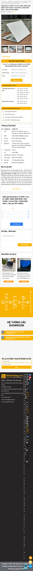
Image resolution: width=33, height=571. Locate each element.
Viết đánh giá (16, 224)
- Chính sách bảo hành (24, 425)
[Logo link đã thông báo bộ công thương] (28, 436)
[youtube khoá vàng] (30, 377)
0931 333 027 (20, 88)
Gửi (16, 367)
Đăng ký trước (16, 80)
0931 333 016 (20, 101)
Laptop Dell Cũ (17, 1)
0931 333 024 (20, 103)
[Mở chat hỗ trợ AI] (25, 567)
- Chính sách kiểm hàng (24, 503)
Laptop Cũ (10, 1)
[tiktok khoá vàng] (30, 384)
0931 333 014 (20, 96)
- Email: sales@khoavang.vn (7, 401)
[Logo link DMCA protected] (28, 439)
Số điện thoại (6, 72)
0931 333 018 (20, 98)
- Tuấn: (28, 392)
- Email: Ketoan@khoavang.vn (8, 399)
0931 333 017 (20, 90)
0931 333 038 (20, 94)
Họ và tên (5, 69)
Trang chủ (3, 1)
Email (3, 75)
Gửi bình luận (25, 245)
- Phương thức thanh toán (24, 523)
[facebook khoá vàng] (30, 375)
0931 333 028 (20, 92)
